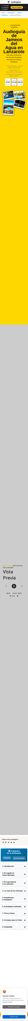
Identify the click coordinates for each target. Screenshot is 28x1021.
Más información (7, 1002)
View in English (17, 7)
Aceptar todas (14, 1017)
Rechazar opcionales (14, 1007)
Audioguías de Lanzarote (15, 26)
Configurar (14, 1012)
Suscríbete (8, 566)
